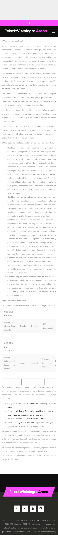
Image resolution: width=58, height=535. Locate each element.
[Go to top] (29, 492)
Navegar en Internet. (24, 422)
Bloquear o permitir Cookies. (35, 419)
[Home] (26, 31)
